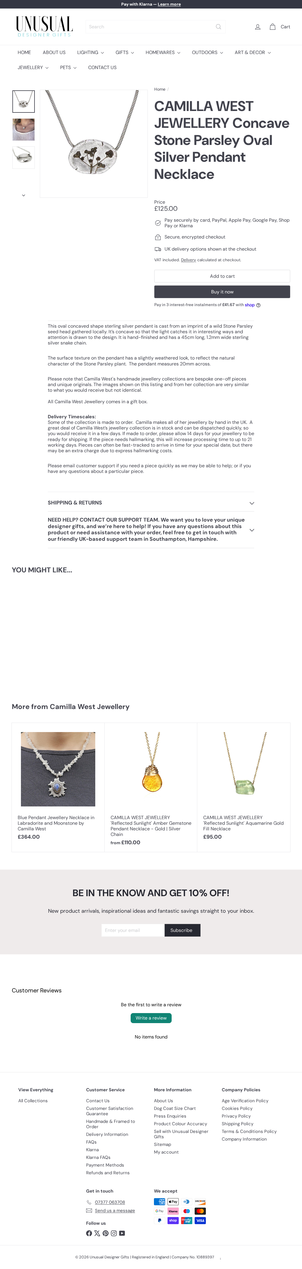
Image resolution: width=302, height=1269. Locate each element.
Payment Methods (105, 1165)
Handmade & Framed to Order (110, 1124)
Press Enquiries (170, 1116)
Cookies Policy (237, 1108)
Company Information (244, 1139)
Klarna (92, 1150)
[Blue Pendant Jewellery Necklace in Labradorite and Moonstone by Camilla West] (58, 784)
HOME (24, 52)
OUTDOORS (205, 52)
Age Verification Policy (245, 1101)
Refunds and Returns (108, 1173)
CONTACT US (102, 67)
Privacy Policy (236, 1116)
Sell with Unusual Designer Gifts (181, 1134)
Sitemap (162, 1144)
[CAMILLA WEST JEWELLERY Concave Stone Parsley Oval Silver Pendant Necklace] (35, 635)
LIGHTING (88, 52)
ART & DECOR (250, 52)
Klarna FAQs (98, 1157)
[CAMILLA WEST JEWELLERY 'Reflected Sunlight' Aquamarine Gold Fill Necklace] (243, 784)
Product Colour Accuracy (180, 1124)
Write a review (151, 1018)
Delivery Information (107, 1134)
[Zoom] (93, 143)
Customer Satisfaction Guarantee (109, 1111)
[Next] (23, 194)
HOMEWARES (161, 52)
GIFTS (122, 52)
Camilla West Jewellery (89, 706)
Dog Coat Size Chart (175, 1108)
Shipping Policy (237, 1124)
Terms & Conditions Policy (249, 1131)
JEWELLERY (31, 67)
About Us (163, 1101)
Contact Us (98, 1101)
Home (159, 89)
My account (166, 1152)
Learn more (169, 4)
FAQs (91, 1142)
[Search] (218, 26)
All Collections (33, 1101)
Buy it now (222, 292)
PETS (66, 67)
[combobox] (156, 26)
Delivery (188, 259)
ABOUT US (54, 52)
